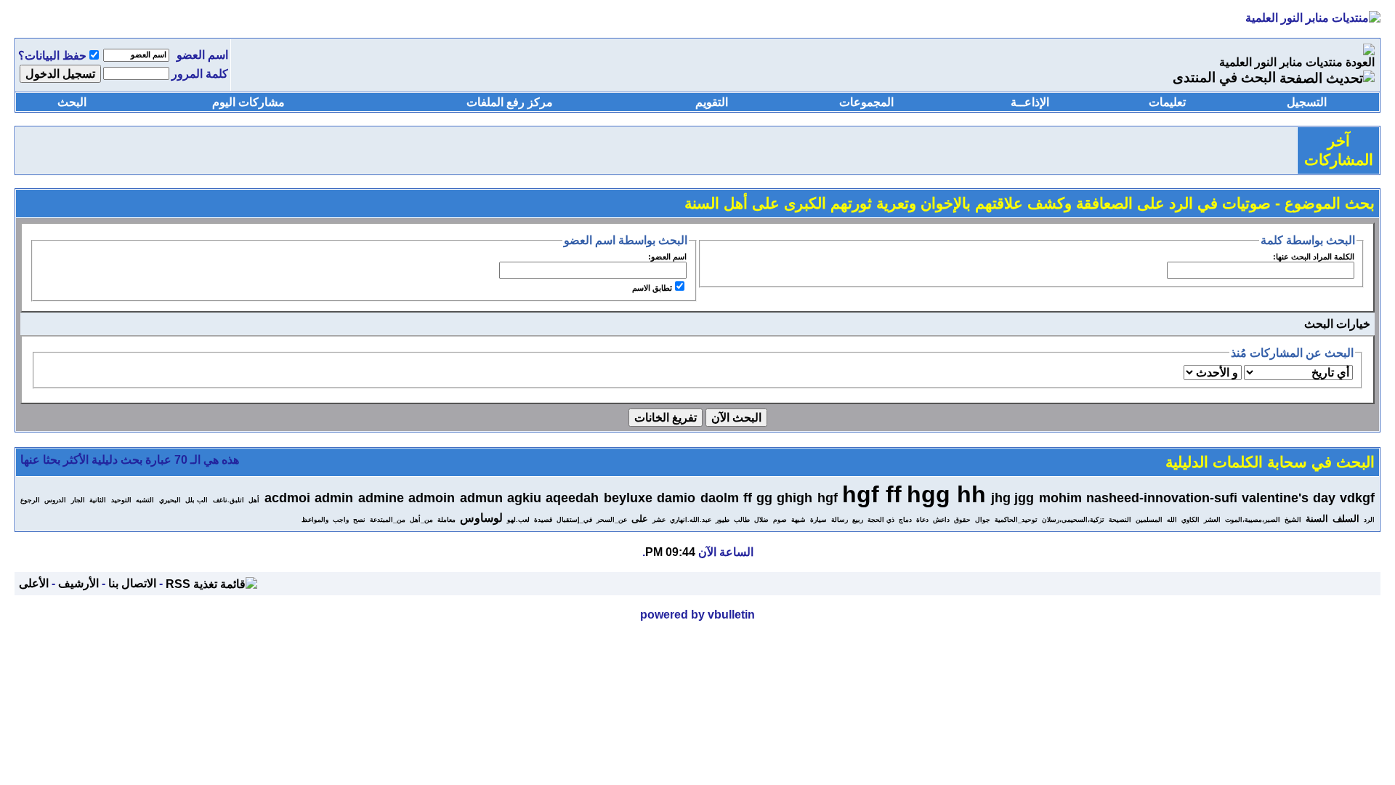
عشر (659, 519)
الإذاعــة (1030, 102)
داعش (941, 519)
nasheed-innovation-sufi (1161, 498)
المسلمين (1149, 519)
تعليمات (1167, 102)
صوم (780, 519)
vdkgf (1357, 498)
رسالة (839, 519)
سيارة (818, 519)
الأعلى (34, 583)
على (639, 518)
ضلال (761, 519)
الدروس (55, 500)
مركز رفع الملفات (509, 102)
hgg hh (946, 494)
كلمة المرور (199, 74)
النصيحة (1120, 519)
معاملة (446, 519)
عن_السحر (612, 519)
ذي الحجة (881, 519)
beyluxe (628, 498)
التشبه (145, 500)
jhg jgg (1012, 498)
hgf (827, 498)
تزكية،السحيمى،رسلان (1073, 519)
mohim (1060, 498)
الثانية (97, 500)
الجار (78, 500)
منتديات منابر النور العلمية (1281, 62)
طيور (722, 519)
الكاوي (1190, 519)
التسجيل (1307, 102)
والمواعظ (315, 519)
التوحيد (121, 500)
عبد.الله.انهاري (690, 519)
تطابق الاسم (652, 287)
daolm (719, 498)
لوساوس (481, 518)
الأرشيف (78, 583)
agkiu (524, 498)
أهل (253, 500)
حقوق (962, 519)
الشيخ (1293, 519)
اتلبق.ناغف (228, 500)
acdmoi (287, 498)
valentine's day (1288, 498)
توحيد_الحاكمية (1016, 519)
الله (1172, 519)
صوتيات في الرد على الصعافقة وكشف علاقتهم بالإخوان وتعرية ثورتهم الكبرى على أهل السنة (977, 203)
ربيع (857, 519)
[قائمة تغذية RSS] (211, 583)
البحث (71, 102)
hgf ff (872, 494)
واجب (341, 519)
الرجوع (30, 500)
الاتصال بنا (132, 583)
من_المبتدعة (387, 519)
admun (481, 498)
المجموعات (866, 102)
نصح (359, 519)
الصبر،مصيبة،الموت (1252, 519)
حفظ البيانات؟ (52, 55)
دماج (905, 519)
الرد (1369, 519)
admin (334, 498)
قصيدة (543, 519)
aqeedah (572, 498)
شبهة (798, 519)
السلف (1346, 518)
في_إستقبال (574, 519)
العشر (1212, 519)
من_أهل (421, 519)
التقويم (711, 102)
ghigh (794, 498)
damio (676, 498)
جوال (982, 519)
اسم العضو (202, 55)
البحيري (170, 500)
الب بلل (196, 500)
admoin (431, 498)
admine (381, 498)
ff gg (757, 498)
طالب (742, 519)
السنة (1317, 518)
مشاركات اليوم (248, 102)
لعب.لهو (518, 519)
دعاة (922, 519)
